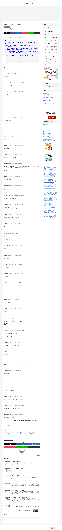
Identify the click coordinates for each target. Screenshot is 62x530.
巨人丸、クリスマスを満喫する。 (32, 432)
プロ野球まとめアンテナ (47, 96)
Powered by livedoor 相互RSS (49, 188)
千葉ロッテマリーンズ (47, 139)
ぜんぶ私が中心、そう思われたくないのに (49, 210)
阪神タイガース (46, 131)
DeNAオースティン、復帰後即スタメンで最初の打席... (50, 199)
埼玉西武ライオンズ (47, 133)
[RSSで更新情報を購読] (23, 452)
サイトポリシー (56, 527)
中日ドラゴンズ (46, 130)
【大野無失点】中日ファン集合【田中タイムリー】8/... (50, 205)
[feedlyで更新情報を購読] (21, 452)
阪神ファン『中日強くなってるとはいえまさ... (49, 167)
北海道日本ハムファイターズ (48, 136)
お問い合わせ (51, 527)
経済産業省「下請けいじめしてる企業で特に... (49, 181)
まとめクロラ (45, 106)
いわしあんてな (46, 94)
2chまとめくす (46, 107)
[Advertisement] (31, 14)
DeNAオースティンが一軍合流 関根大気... (49, 180)
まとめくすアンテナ (47, 109)
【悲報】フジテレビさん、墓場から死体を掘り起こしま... (51, 197)
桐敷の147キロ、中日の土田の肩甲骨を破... (49, 169)
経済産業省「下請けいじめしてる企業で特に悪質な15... (50, 202)
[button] (37, 33)
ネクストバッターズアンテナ (48, 103)
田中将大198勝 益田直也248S (48, 204)
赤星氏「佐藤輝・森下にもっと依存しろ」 (49, 166)
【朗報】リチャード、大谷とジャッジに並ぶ (49, 185)
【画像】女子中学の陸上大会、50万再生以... (49, 216)
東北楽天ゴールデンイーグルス (49, 140)
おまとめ (45, 93)
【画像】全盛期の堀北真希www (48, 198)
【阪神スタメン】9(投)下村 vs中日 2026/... (49, 194)
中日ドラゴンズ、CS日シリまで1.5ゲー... (49, 176)
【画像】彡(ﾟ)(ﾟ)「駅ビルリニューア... (48, 211)
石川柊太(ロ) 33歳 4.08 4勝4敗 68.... (48, 200)
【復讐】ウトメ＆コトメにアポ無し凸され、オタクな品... (51, 192)
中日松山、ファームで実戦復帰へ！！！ (49, 182)
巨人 (16, 440)
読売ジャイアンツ (46, 127)
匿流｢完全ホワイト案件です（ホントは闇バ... (49, 212)
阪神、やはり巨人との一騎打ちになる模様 (49, 170)
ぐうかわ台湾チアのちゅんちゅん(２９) (48, 217)
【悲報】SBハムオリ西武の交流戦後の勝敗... (49, 186)
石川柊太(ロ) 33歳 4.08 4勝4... (47, 178)
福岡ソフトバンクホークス (48, 134)
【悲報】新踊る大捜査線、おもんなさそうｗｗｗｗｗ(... (50, 193)
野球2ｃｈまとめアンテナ (48, 97)
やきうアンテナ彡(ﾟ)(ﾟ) (47, 100)
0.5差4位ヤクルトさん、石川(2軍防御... (48, 172)
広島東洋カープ (46, 124)
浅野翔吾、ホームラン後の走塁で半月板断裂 (49, 173)
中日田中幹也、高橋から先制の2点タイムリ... (49, 179)
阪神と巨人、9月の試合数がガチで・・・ (49, 168)
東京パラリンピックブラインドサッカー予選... (49, 215)
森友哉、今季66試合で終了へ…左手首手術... (49, 174)
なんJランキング (46, 104)
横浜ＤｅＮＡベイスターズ (48, 128)
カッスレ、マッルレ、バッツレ (8, 440)
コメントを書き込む (22, 518)
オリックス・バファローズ (48, 137)
